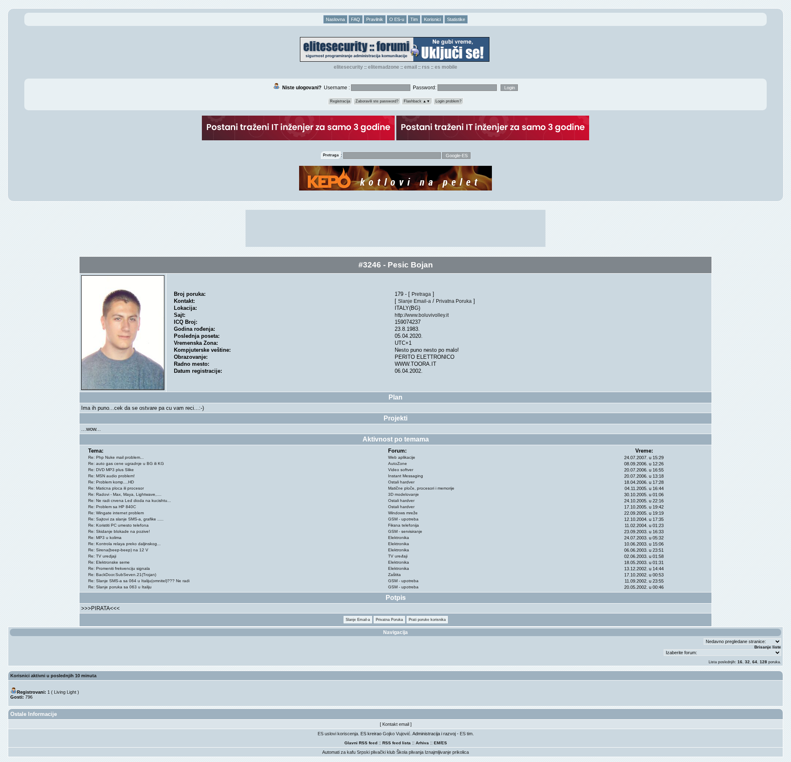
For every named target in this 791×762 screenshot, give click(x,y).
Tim (414, 19)
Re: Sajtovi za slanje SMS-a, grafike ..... (126, 519)
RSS (426, 67)
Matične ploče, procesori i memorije (421, 488)
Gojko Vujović (396, 733)
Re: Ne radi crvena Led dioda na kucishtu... (129, 500)
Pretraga (421, 294)
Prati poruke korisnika (427, 620)
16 (739, 662)
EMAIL (410, 67)
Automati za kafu (339, 752)
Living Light (65, 692)
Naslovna (335, 19)
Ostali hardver (401, 482)
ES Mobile (446, 67)
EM (437, 743)
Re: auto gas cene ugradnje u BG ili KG (126, 463)
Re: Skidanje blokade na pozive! (119, 531)
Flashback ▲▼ (417, 101)
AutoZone (397, 463)
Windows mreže (403, 513)
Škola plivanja (410, 752)
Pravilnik (374, 19)
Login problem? (448, 101)
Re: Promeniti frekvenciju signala (119, 568)
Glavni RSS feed (360, 743)
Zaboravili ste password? (377, 101)
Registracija (340, 101)
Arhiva (422, 743)
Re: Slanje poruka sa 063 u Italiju (120, 587)
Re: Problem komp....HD (111, 482)
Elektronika (398, 537)
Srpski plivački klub (376, 752)
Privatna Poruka (454, 301)
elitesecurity (348, 67)
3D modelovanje (403, 494)
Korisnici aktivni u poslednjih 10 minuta (53, 675)
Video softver (400, 469)
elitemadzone (383, 67)
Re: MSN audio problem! (111, 476)
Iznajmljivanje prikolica (447, 752)
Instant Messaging (405, 476)
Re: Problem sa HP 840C (112, 506)
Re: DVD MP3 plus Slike (111, 469)
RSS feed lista (396, 743)
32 (747, 662)
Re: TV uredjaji (102, 556)
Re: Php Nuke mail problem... (116, 457)
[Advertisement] (395, 228)
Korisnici (432, 19)
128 (763, 662)
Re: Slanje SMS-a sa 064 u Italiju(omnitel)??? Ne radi (139, 580)
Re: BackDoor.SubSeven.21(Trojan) (122, 574)
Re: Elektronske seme (109, 562)
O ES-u (396, 19)
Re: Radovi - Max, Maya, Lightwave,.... (124, 494)
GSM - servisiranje (405, 531)
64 (754, 662)
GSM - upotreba (403, 519)
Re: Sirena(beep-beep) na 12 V (118, 550)
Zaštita (394, 574)
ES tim (466, 733)
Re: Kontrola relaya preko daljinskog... (124, 543)
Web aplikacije (401, 457)
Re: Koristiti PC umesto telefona (118, 525)
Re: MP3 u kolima (105, 537)
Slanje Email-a (414, 301)
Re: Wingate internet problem (116, 513)
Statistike (456, 19)
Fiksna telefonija (403, 525)
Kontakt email (395, 724)
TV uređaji (397, 556)
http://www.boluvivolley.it (422, 315)
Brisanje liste (767, 647)
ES (444, 743)
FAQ (355, 19)
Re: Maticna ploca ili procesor (116, 488)
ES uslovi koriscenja (338, 733)
